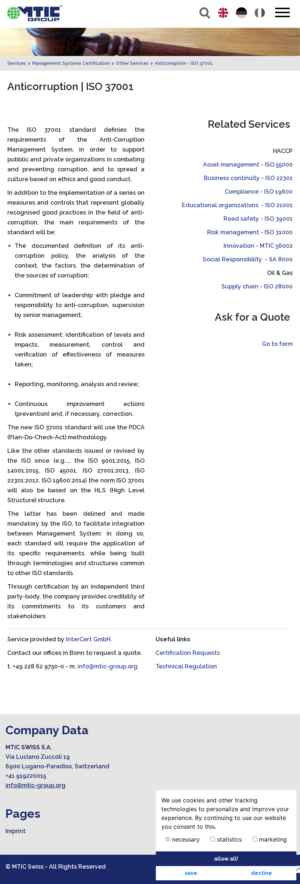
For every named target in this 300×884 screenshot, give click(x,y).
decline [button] (261, 873)
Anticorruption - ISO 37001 (184, 63)
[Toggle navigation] (282, 12)
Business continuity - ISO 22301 (248, 178)
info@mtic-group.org (108, 666)
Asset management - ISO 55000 (248, 164)
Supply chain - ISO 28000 (257, 286)
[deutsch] (241, 12)
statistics (228, 839)
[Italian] (259, 12)
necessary (185, 839)
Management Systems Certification (71, 63)
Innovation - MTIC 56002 (258, 245)
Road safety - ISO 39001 (258, 218)
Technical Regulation (186, 666)
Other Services (132, 63)
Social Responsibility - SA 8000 (248, 259)
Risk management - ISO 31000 (250, 232)
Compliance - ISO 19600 (259, 191)
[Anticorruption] (34, 13)
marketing (272, 839)
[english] (223, 12)
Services (16, 63)
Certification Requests (187, 652)
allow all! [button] (226, 858)
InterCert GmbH (88, 639)
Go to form (277, 343)
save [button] (191, 873)
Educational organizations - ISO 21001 (237, 205)
